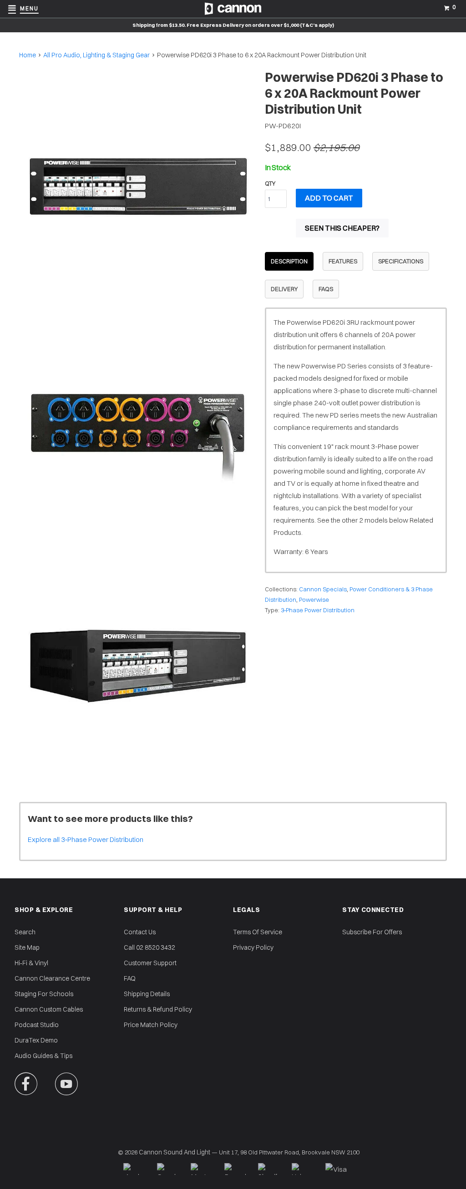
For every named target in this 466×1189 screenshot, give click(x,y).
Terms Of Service (257, 932)
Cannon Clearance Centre (52, 978)
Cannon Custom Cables (49, 1009)
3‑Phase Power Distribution (318, 610)
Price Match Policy (150, 1025)
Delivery (284, 288)
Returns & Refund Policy (158, 1009)
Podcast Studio (37, 1025)
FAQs (326, 288)
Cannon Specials (323, 589)
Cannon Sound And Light (174, 1152)
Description (289, 261)
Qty (270, 183)
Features (343, 261)
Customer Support (150, 963)
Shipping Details (147, 994)
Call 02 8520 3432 (149, 947)
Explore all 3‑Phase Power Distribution (85, 839)
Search (25, 932)
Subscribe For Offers (372, 932)
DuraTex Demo (36, 1040)
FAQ (130, 978)
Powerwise (314, 599)
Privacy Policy (253, 947)
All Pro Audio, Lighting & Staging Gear (96, 55)
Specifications (400, 261)
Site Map (27, 947)
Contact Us (140, 932)
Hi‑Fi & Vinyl (31, 963)
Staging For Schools (44, 994)
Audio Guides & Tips (43, 1056)
